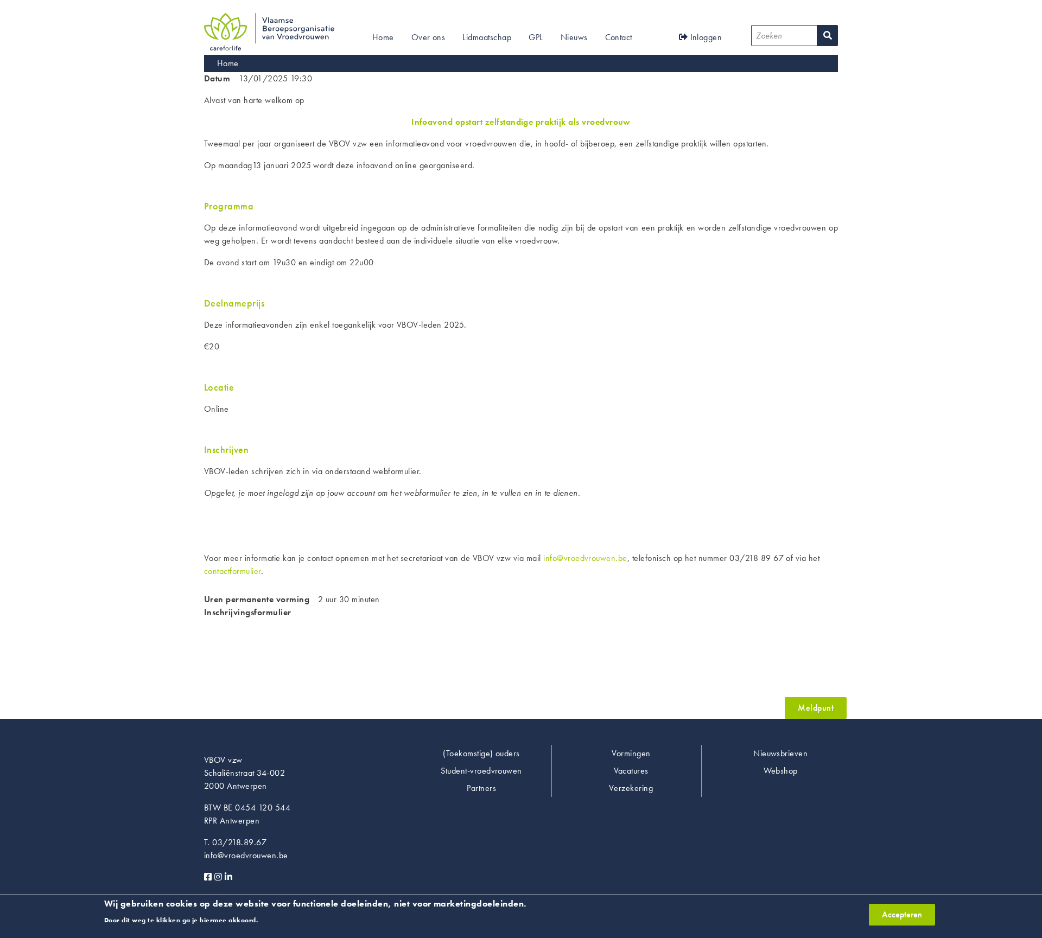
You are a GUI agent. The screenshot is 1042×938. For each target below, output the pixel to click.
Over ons (428, 37)
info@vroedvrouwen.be (585, 558)
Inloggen (705, 37)
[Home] (269, 19)
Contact (618, 37)
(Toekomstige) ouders (481, 753)
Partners (481, 788)
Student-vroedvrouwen (481, 770)
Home (383, 37)
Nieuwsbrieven (780, 753)
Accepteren (902, 914)
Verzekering (631, 788)
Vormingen (631, 753)
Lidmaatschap (486, 37)
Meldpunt (816, 707)
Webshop (781, 770)
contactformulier (232, 571)
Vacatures (631, 770)
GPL (536, 37)
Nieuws (574, 37)
